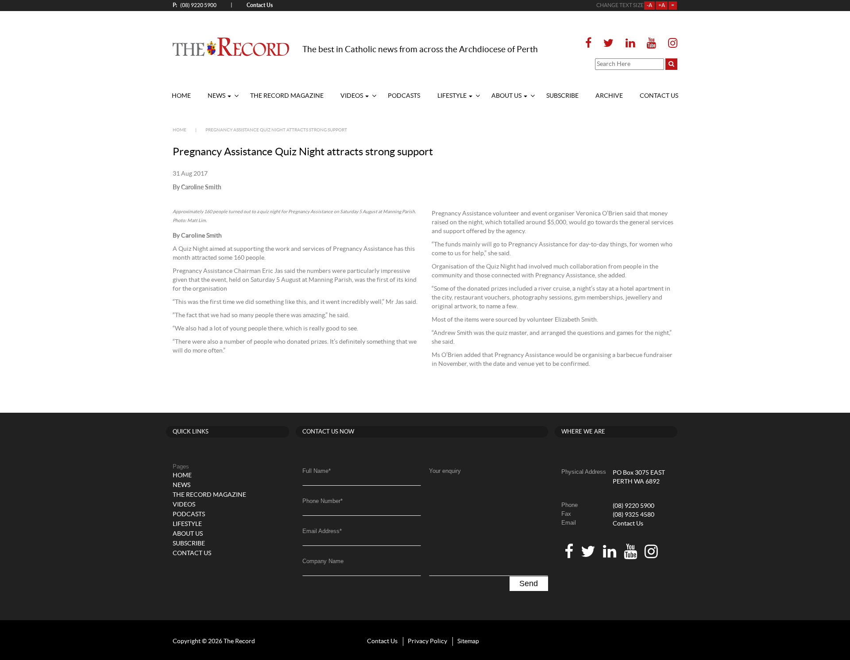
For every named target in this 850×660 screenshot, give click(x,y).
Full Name (316, 471)
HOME (181, 96)
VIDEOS (352, 96)
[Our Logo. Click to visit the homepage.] (231, 46)
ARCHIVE (609, 96)
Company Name (323, 561)
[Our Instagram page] (670, 44)
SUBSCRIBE (562, 96)
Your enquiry (445, 471)
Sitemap (468, 641)
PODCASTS (404, 96)
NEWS (217, 96)
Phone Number (322, 501)
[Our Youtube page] (651, 44)
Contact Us (628, 524)
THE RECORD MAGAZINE (287, 96)
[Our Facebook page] (591, 44)
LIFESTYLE (452, 96)
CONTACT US (659, 96)
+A (661, 5)
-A (649, 5)
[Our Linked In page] (630, 44)
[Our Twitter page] (608, 44)
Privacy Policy (427, 641)
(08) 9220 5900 (194, 5)
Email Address (322, 531)
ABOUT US (507, 96)
